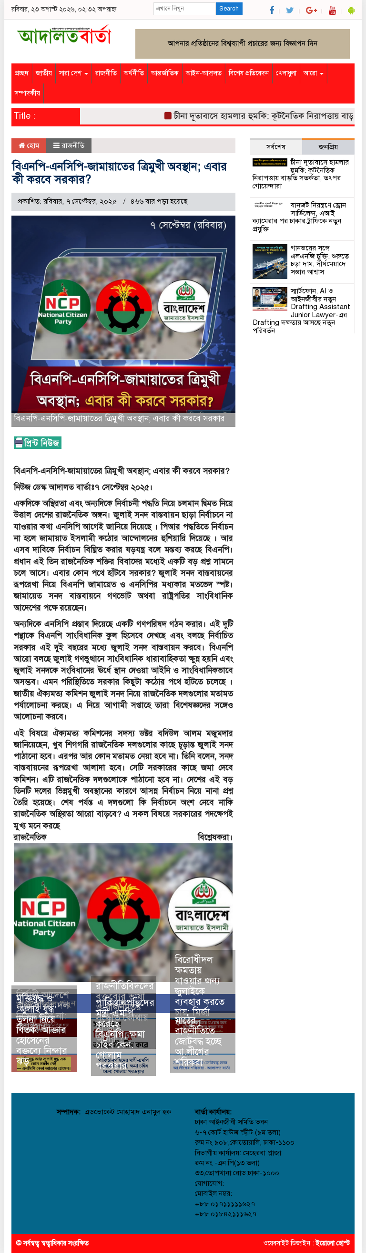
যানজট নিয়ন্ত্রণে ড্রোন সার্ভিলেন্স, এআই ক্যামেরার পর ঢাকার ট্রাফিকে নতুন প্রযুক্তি (299, 217)
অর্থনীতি (134, 73)
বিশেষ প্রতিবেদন (249, 73)
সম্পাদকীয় (27, 93)
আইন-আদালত (204, 73)
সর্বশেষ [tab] (275, 147)
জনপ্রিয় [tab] (328, 147)
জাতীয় (44, 73)
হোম (32, 145)
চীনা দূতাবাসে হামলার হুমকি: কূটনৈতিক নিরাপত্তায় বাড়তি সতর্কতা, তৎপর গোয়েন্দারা (301, 174)
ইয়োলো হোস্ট (333, 1243)
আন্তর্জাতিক (165, 73)
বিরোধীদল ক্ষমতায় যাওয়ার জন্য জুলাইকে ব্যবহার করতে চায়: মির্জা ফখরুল (199, 991)
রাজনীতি (106, 73)
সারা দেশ (71, 73)
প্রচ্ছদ (22, 73)
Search (229, 8)
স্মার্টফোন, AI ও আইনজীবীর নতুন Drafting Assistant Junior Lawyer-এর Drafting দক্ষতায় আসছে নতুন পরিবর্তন (301, 311)
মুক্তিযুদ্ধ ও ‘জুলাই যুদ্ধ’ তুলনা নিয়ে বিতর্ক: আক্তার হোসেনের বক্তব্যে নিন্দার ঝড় (41, 1030)
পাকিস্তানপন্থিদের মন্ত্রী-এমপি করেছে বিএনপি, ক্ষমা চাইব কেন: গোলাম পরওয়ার (125, 1034)
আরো (311, 73)
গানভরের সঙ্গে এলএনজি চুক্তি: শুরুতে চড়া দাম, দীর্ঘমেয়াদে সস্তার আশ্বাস (320, 260)
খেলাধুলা (286, 73)
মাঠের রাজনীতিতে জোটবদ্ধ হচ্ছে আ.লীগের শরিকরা (198, 1041)
